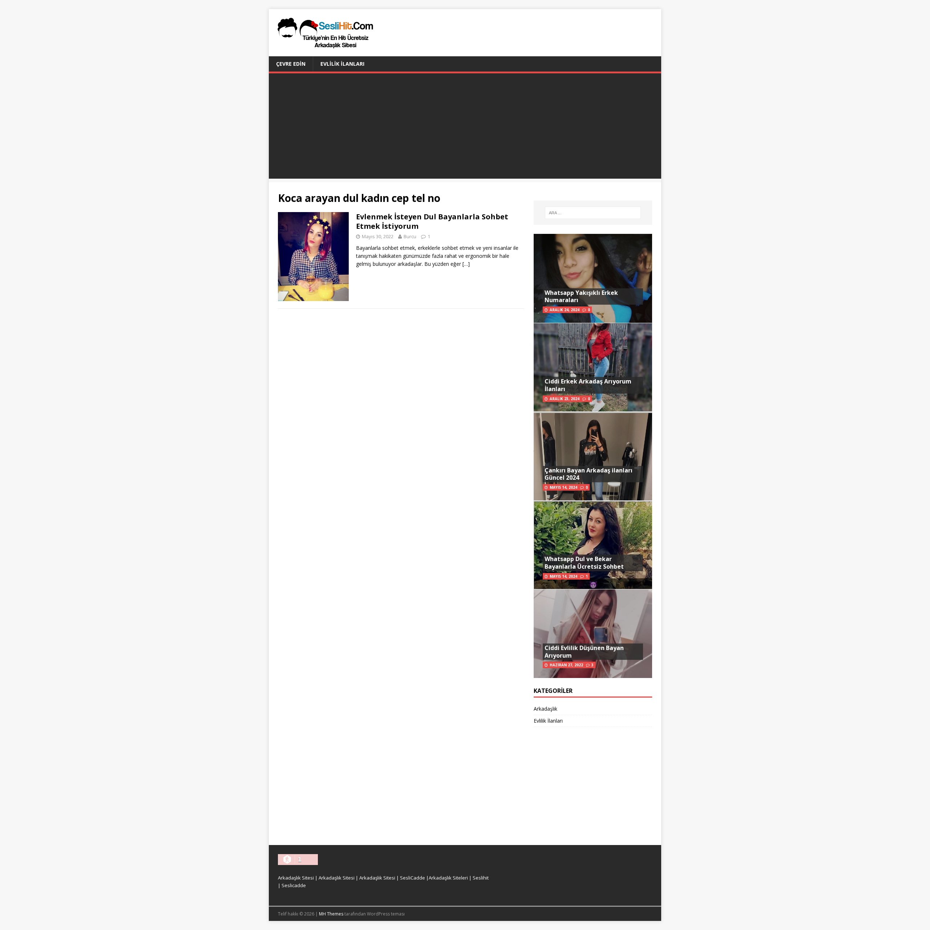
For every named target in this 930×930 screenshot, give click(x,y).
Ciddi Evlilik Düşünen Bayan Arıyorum (584, 651)
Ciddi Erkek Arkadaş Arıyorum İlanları (588, 385)
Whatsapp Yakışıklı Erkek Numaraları (581, 296)
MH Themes (331, 914)
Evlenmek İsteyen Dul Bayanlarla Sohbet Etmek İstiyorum (432, 221)
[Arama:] (592, 213)
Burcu (410, 236)
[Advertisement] (465, 128)
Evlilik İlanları (342, 63)
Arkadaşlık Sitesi (296, 877)
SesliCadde (412, 877)
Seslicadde (294, 885)
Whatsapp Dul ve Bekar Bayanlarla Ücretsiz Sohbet (584, 562)
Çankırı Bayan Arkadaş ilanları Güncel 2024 (588, 474)
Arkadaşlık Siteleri (448, 877)
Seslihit (481, 877)
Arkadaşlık (545, 708)
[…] (466, 263)
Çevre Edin (291, 63)
